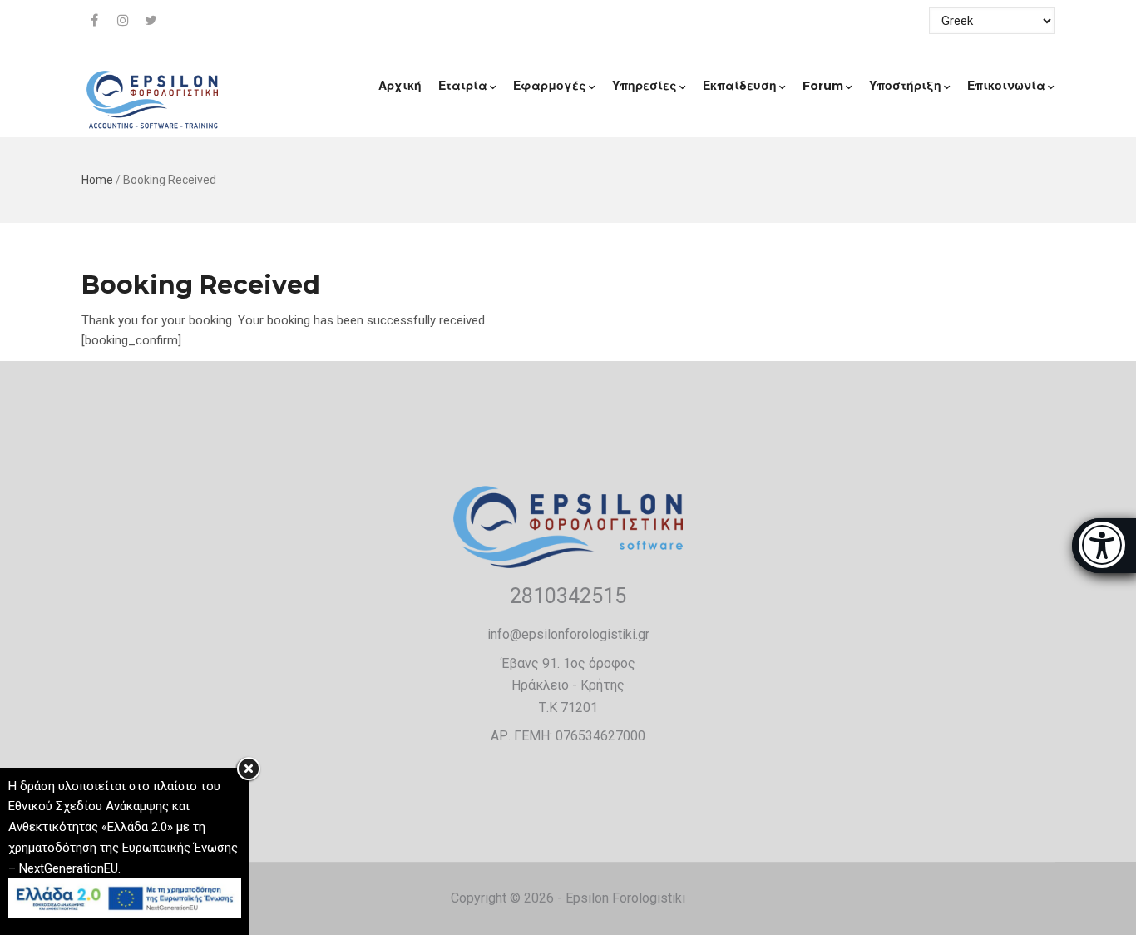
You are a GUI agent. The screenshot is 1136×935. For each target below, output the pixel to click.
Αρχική (400, 85)
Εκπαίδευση (740, 85)
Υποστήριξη (905, 85)
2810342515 (568, 596)
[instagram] (124, 21)
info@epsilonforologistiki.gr (568, 634)
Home (97, 179)
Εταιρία (462, 85)
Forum (823, 85)
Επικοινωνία (1006, 85)
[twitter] (152, 21)
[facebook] (95, 21)
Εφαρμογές (549, 85)
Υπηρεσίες (644, 85)
